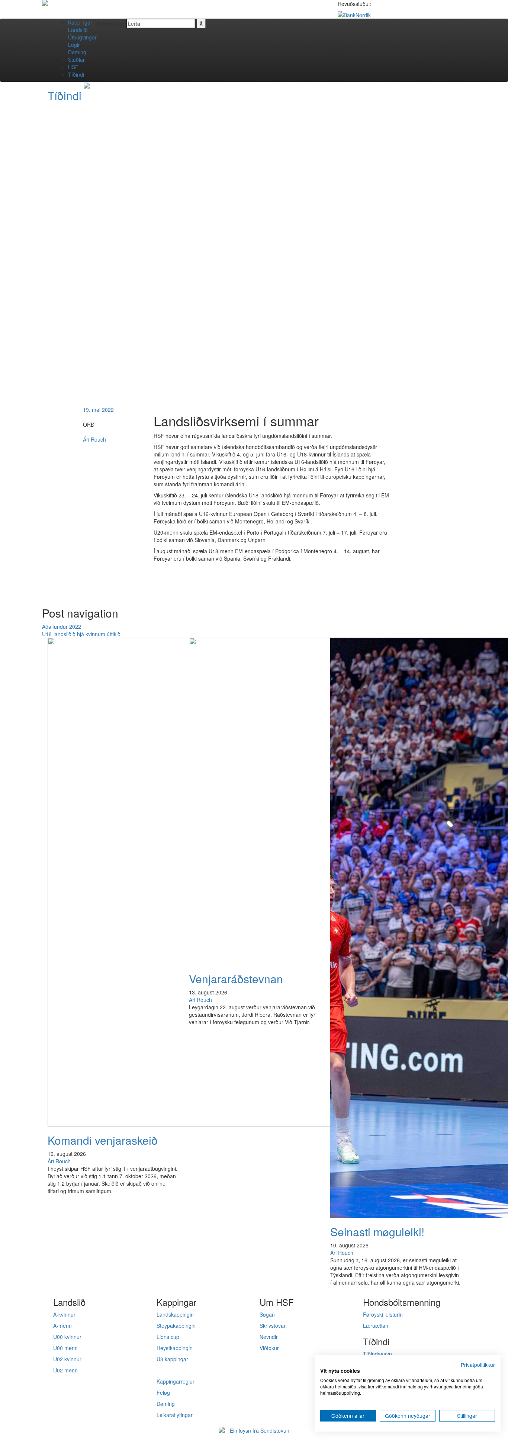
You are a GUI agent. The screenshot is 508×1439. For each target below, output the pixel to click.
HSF (73, 67)
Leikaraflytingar (175, 1415)
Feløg (163, 1392)
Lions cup (168, 1336)
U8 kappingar (172, 1359)
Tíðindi (76, 74)
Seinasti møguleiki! (377, 1232)
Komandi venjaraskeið (103, 1140)
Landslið (78, 29)
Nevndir (269, 1336)
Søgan (267, 1314)
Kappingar (80, 22)
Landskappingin (175, 1314)
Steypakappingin (176, 1325)
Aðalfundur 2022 (61, 626)
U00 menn (65, 1348)
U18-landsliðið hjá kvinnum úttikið (81, 634)
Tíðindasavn (377, 1354)
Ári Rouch (94, 439)
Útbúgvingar (82, 37)
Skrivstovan (273, 1325)
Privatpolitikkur (478, 1364)
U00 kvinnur (67, 1336)
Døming (77, 52)
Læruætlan (375, 1325)
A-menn (62, 1325)
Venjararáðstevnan (236, 979)
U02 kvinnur (67, 1359)
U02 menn (65, 1370)
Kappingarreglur (175, 1381)
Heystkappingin (175, 1348)
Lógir (74, 44)
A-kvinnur (64, 1314)
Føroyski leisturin (383, 1314)
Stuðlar (76, 59)
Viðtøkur (269, 1348)
